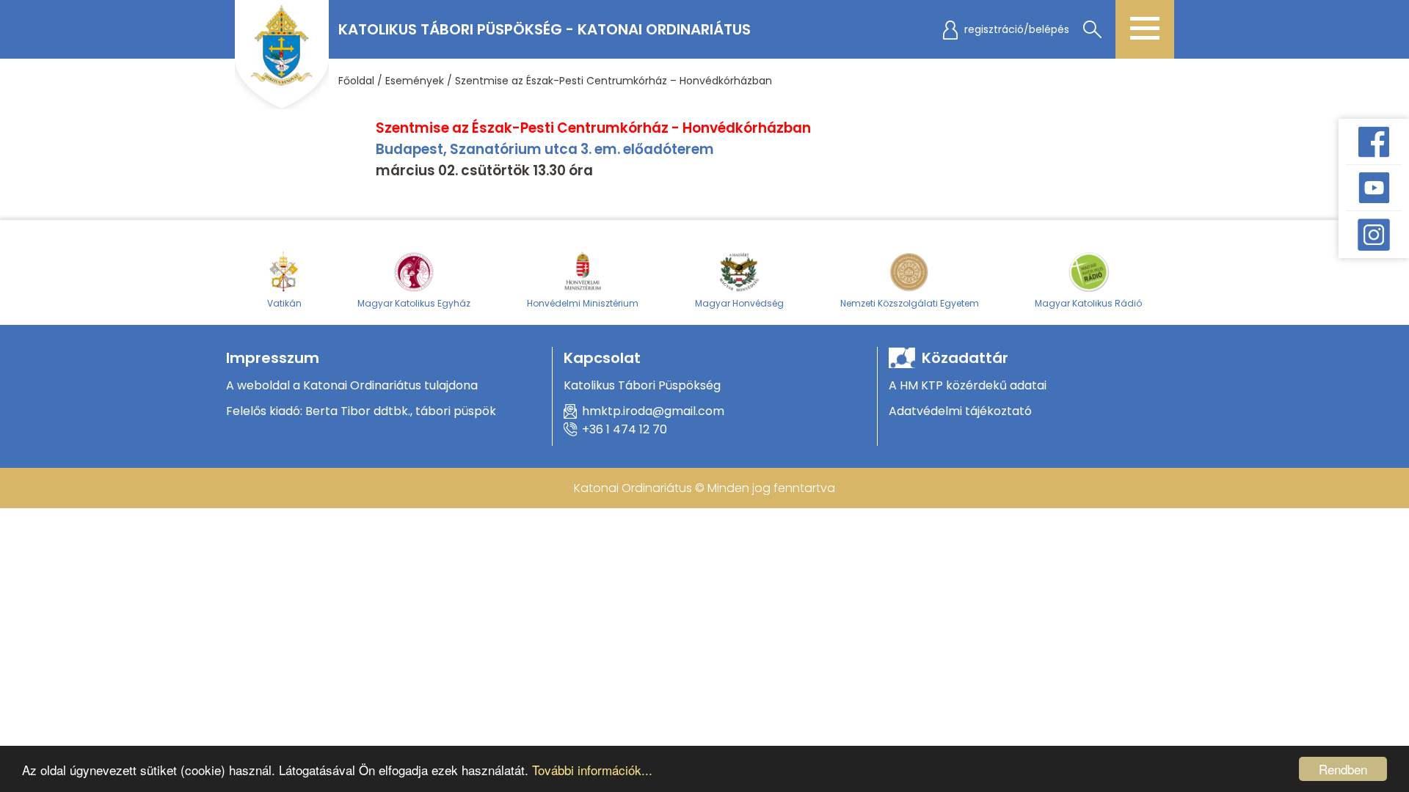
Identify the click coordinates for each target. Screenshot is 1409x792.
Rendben (1343, 769)
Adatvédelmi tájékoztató (960, 411)
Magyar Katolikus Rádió (1088, 303)
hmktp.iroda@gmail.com (653, 411)
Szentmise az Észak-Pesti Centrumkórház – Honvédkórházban (613, 80)
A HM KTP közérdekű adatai (967, 385)
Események (414, 80)
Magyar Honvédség (739, 303)
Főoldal (356, 80)
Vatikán (284, 303)
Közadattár (965, 358)
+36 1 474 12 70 (624, 429)
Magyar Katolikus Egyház (413, 303)
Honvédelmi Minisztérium (582, 303)
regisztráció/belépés (1016, 29)
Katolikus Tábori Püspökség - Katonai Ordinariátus (544, 29)
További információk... (592, 769)
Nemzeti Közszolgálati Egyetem (909, 303)
